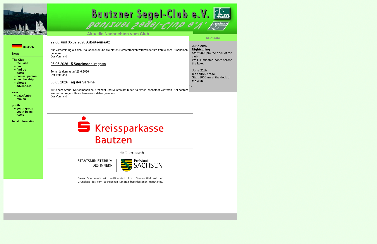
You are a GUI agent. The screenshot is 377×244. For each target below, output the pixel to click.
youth (16, 105)
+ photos (19, 82)
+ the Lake (20, 63)
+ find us (19, 69)
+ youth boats (22, 111)
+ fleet (17, 66)
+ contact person (24, 76)
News (15, 53)
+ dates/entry (21, 95)
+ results (19, 98)
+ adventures (21, 86)
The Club (18, 59)
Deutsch (28, 47)
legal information (23, 121)
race (15, 92)
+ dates (18, 72)
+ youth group (22, 108)
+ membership (23, 79)
